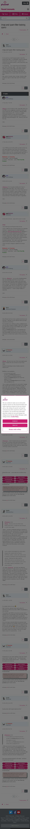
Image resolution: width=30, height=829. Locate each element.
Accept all (15, 421)
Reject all (15, 425)
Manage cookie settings (15, 429)
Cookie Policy (14, 416)
